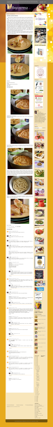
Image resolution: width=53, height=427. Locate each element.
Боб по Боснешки (37, 382)
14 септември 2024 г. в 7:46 (15, 378)
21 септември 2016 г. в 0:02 (14, 231)
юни (36, 389)
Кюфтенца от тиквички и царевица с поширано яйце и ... (37, 371)
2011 (36, 400)
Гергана (10, 307)
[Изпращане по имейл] (17, 226)
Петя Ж (10, 231)
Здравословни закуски (12, 227)
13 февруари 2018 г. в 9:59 (16, 333)
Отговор (10, 233)
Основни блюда (37, 411)
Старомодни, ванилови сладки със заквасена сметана (37, 385)
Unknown (10, 278)
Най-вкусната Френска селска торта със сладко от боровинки (42, 315)
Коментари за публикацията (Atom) (15, 406)
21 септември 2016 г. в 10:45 (14, 235)
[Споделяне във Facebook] (19, 226)
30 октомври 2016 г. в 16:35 (16, 302)
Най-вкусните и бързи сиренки (42, 319)
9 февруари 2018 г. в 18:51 (15, 328)
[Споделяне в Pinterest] (20, 226)
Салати (36, 414)
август (37, 387)
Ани (9, 235)
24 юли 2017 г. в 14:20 (14, 307)
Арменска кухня (37, 404)
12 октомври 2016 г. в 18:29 (15, 262)
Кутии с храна (36, 409)
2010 (36, 401)
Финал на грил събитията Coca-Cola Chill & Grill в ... (38, 379)
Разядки (36, 412)
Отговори (11, 269)
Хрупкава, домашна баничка (37, 374)
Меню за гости (36, 410)
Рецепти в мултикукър (37, 413)
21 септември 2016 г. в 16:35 (14, 245)
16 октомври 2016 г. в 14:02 (15, 278)
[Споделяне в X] (18, 226)
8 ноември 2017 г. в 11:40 (15, 316)
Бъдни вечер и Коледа (37, 405)
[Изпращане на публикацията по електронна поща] (15, 226)
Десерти (36, 407)
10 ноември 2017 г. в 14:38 (16, 322)
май (36, 390)
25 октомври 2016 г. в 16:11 (15, 296)
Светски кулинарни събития (38, 415)
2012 (36, 399)
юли (36, 388)
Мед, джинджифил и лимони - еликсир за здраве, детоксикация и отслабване (41, 328)
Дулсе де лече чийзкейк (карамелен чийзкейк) (38, 376)
